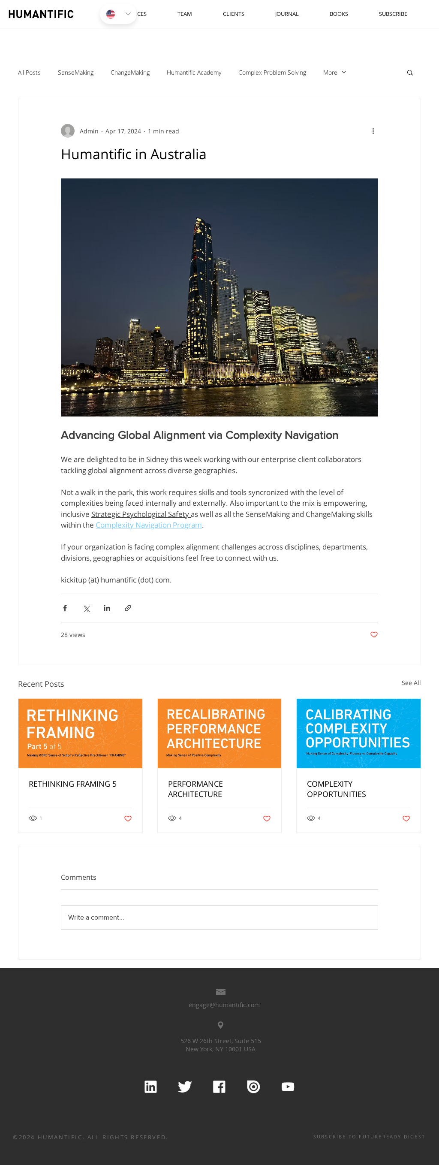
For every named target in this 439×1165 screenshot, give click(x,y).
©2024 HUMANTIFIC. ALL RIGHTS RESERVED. (90, 1137)
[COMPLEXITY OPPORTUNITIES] (359, 733)
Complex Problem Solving (272, 72)
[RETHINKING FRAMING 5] (80, 733)
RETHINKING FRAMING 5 (73, 784)
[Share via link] (128, 608)
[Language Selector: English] (118, 14)
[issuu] (253, 1087)
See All (411, 683)
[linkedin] (150, 1087)
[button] (410, 72)
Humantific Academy (194, 72)
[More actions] (373, 131)
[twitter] (184, 1087)
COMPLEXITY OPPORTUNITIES (336, 789)
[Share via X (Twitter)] (86, 608)
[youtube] (287, 1087)
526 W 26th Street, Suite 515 (220, 1041)
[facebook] (219, 1087)
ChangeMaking (130, 72)
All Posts (29, 72)
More (330, 72)
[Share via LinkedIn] (107, 608)
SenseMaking (75, 72)
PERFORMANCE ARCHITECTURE (195, 789)
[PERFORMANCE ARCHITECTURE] (220, 733)
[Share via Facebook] (65, 608)
